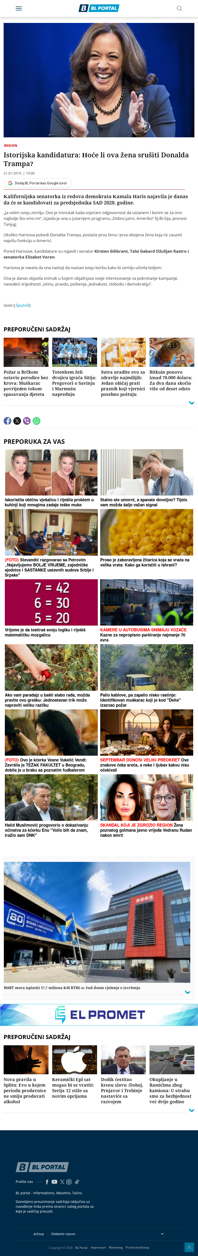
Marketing (116, 1247)
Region (10, 145)
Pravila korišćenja (137, 1247)
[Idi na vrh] (189, 1247)
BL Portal (81, 1248)
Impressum (98, 1247)
